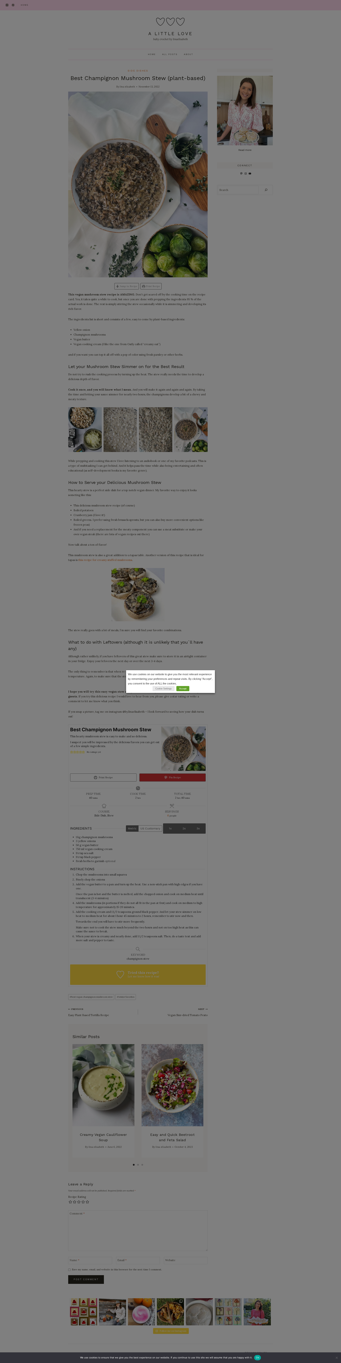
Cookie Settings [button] (163, 688)
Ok (257, 1357)
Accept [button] (182, 688)
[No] (336, 1357)
